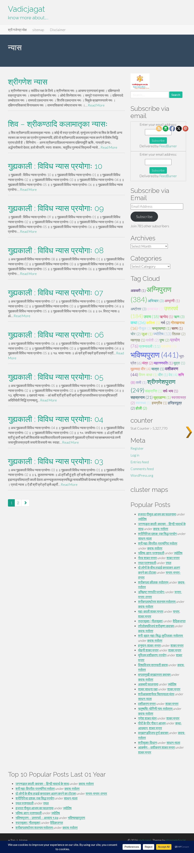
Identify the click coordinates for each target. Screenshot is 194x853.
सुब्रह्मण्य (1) (162, 397)
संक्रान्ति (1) (153, 391)
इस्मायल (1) (155, 309)
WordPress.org (142, 475)
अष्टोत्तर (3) (139, 309)
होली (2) (141, 408)
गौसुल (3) (144, 328)
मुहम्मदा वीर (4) (141, 368)
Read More (96, 105)
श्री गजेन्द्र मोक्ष (17, 30)
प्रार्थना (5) (169, 346)
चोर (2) (136, 333)
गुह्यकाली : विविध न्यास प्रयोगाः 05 (55, 377)
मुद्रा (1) (179, 363)
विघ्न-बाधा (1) (148, 374)
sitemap (38, 30)
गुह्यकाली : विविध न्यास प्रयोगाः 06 (56, 334)
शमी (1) (141, 382)
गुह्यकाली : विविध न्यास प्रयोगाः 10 (55, 166)
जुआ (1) (147, 333)
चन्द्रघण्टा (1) (161, 328)
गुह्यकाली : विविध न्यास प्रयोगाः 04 (55, 419)
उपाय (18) (151, 316)
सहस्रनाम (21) (142, 397)
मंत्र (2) (147, 363)
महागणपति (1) (163, 363)
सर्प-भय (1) (170, 391)
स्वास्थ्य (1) (143, 402)
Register (137, 448)
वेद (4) (173, 374)
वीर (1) (163, 374)
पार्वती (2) (152, 340)
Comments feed (142, 469)
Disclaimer (58, 30)
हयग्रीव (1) (159, 402)
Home (23, 840)
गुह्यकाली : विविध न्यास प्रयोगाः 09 (56, 208)
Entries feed (140, 462)
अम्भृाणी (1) (172, 300)
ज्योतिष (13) (162, 333)
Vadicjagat (26, 9)
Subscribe (144, 216)
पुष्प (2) (165, 340)
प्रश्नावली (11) (149, 346)
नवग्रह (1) (138, 340)
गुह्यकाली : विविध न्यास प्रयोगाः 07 (55, 292)
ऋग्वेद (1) (166, 316)
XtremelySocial (175, 840)
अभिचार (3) (156, 300)
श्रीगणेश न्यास (27, 81)
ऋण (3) (179, 316)
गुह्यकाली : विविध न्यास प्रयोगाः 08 (56, 250)
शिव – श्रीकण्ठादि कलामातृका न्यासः (58, 124)
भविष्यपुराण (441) (155, 354)
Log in (135, 455)
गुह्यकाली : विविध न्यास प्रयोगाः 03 (55, 461)
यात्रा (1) (157, 368)
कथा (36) (138, 322)
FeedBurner (168, 146)
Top (12, 840)
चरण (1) (177, 328)
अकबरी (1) (138, 290)
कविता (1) (153, 322)
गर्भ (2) (165, 322)
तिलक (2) (179, 333)
